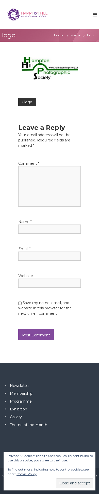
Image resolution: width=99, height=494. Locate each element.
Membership (21, 393)
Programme (21, 401)
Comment (28, 163)
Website (25, 276)
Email (24, 248)
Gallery (16, 417)
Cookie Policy (26, 474)
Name (25, 221)
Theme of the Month (28, 425)
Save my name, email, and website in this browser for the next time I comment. (45, 308)
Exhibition (18, 409)
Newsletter (20, 385)
